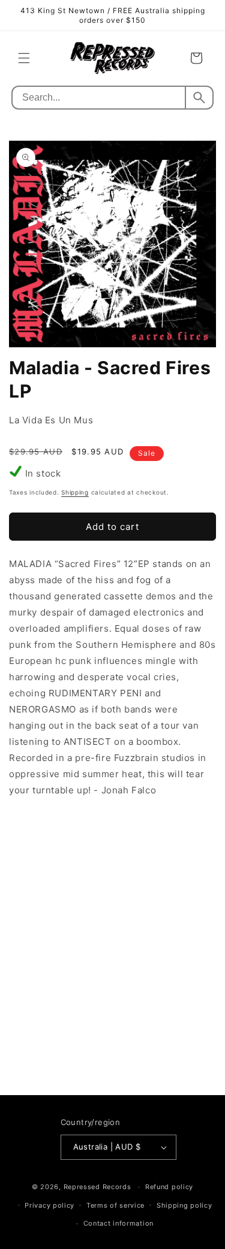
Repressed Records (97, 1187)
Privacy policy (49, 1205)
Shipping (75, 492)
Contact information (118, 1223)
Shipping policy (184, 1205)
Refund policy (169, 1187)
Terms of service (115, 1205)
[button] (24, 58)
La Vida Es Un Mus (51, 420)
